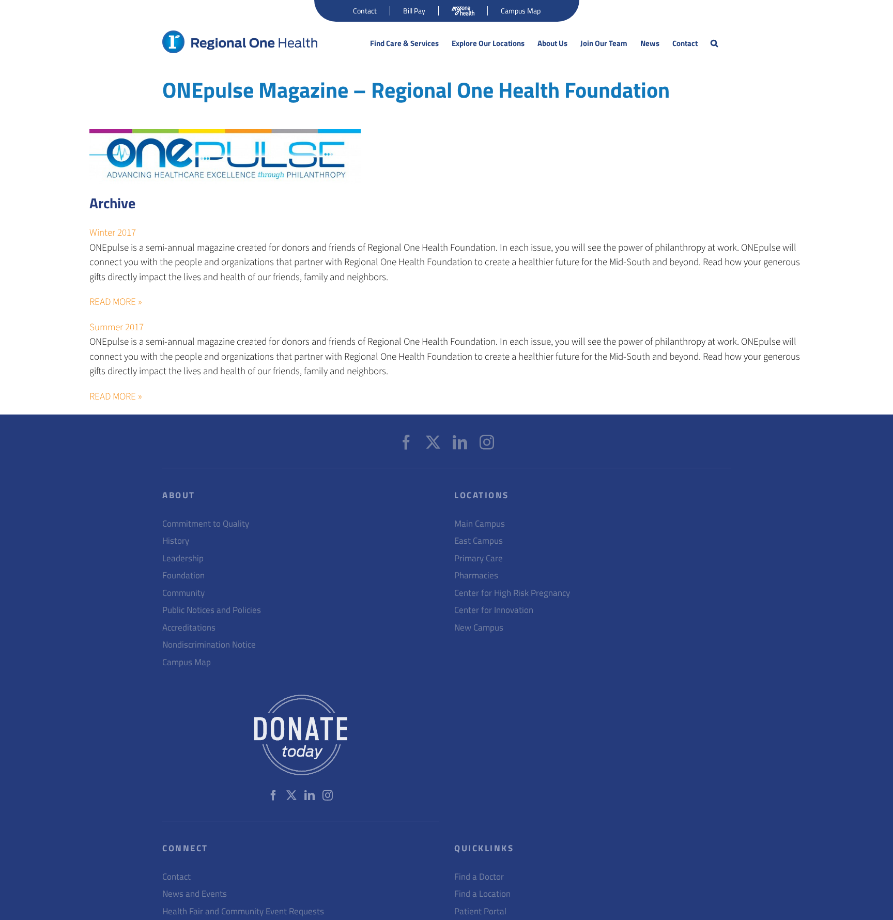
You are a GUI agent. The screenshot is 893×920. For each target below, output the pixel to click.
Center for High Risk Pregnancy (512, 593)
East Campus (478, 540)
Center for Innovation (493, 610)
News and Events (194, 893)
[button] (714, 43)
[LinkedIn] (460, 442)
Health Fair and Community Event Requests (243, 911)
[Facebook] (406, 442)
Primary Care (478, 558)
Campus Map (186, 662)
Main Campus (479, 523)
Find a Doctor (479, 876)
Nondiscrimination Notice (209, 644)
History (175, 540)
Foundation (183, 575)
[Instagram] (487, 442)
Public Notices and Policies (211, 610)
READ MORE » (115, 302)
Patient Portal (480, 911)
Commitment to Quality (205, 523)
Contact (176, 876)
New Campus (478, 627)
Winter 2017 (112, 233)
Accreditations (188, 627)
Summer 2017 (116, 327)
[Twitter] (433, 442)
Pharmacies (476, 575)
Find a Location (482, 893)
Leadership (183, 558)
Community (183, 593)
